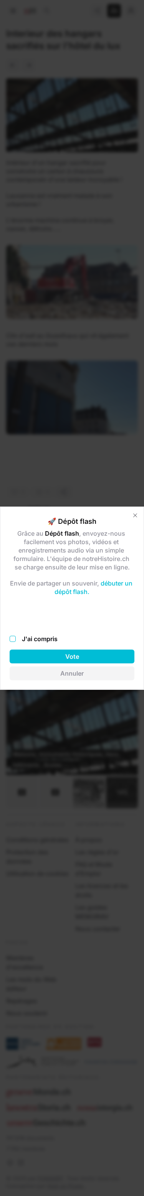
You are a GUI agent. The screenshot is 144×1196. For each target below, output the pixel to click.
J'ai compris (40, 639)
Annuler (72, 673)
